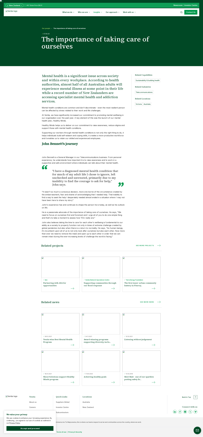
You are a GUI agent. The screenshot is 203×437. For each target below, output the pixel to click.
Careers (32, 407)
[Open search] (181, 12)
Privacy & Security (75, 432)
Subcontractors (62, 412)
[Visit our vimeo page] (195, 412)
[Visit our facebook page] (180, 412)
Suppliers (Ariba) (63, 402)
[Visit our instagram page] (185, 412)
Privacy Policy (14, 423)
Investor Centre (62, 407)
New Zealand (88, 407)
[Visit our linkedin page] (175, 412)
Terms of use (61, 432)
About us (33, 402)
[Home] (12, 12)
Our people (46, 28)
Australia (86, 402)
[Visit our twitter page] (190, 412)
